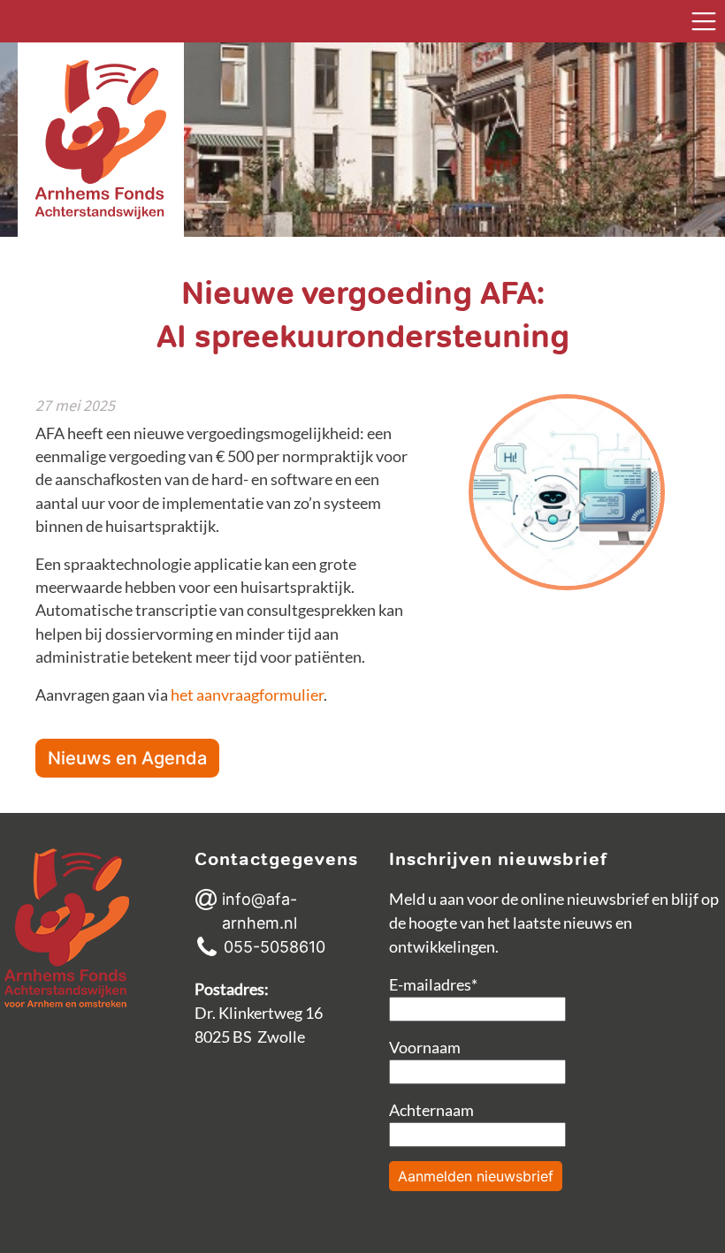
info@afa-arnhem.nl (259, 911)
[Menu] (704, 21)
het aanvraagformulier (247, 695)
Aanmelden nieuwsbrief (475, 1176)
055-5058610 (274, 947)
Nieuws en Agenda (127, 758)
